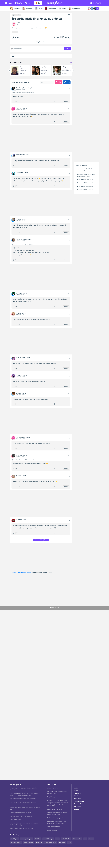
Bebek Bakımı (29, 8)
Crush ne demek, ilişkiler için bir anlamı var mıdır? (22, 828)
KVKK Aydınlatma (79, 801)
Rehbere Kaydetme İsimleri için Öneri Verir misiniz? (23, 798)
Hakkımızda (77, 793)
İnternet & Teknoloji (16, 842)
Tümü (70, 62)
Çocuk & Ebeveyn (48, 839)
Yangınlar (18, 475)
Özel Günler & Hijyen (51, 842)
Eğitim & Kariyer (16, 15)
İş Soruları (15, 32)
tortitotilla (19, 455)
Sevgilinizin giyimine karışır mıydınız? (56, 796)
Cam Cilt (40, 8)
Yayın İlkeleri (77, 798)
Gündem (64, 8)
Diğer (57, 839)
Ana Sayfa (14, 572)
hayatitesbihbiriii (20, 357)
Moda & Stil (39, 842)
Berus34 (18, 313)
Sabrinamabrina (20, 437)
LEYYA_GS (19, 375)
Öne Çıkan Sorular (79, 804)
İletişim (76, 790)
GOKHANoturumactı (21, 239)
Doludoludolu (19, 172)
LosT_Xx (18, 393)
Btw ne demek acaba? (15, 819)
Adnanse (18, 219)
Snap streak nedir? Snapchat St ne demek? (21, 816)
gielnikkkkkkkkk (20, 154)
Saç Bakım (62, 842)
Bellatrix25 (19, 519)
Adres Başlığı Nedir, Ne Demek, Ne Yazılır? (20, 812)
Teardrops (19, 293)
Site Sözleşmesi (78, 796)
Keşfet (19, 3)
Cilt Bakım (37, 839)
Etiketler (76, 809)
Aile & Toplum (14, 839)
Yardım (76, 788)
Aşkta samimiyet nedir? (53, 826)
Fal (85, 839)
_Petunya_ (19, 108)
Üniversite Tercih (52, 8)
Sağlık (69, 842)
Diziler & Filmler (66, 839)
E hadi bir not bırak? (52, 788)
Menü (10, 3)
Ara (29, 3)
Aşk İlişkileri (17, 8)
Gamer (91, 839)
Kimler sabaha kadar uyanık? (55, 809)
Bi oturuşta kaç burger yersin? (55, 818)
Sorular (29, 572)
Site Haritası (77, 806)
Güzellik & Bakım (76, 8)
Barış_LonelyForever (21, 88)
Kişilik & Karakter (28, 842)
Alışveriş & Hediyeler (26, 839)
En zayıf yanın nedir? (52, 830)
